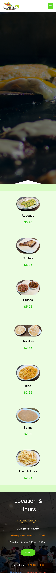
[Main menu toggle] (50, 6)
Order (28, 552)
